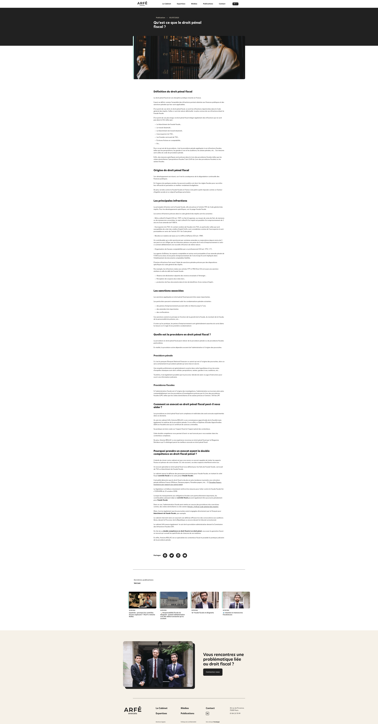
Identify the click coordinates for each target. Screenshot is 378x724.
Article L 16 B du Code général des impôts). (203, 507)
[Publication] (142, 600)
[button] (235, 3)
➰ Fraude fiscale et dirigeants (202, 613)
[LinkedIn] (207, 713)
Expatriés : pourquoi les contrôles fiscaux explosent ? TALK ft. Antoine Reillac (142, 614)
